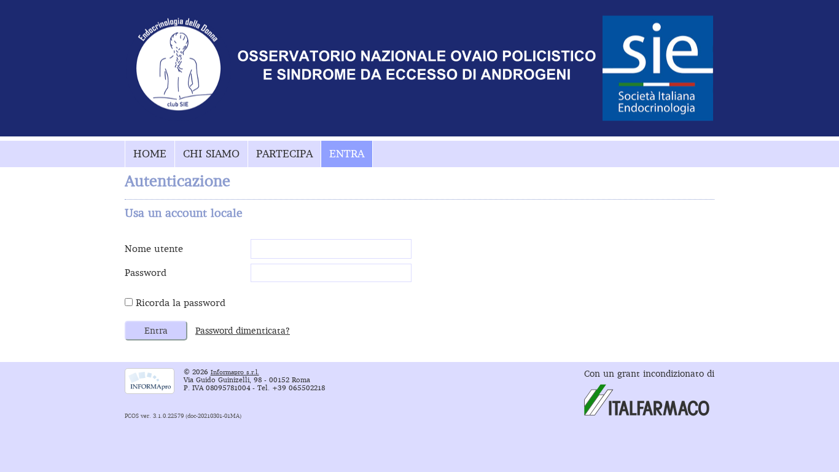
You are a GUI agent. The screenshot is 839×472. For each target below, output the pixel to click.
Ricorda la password (180, 303)
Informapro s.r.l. (235, 372)
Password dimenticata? (242, 330)
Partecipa (284, 153)
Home (149, 153)
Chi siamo (211, 153)
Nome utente (154, 248)
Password (145, 272)
